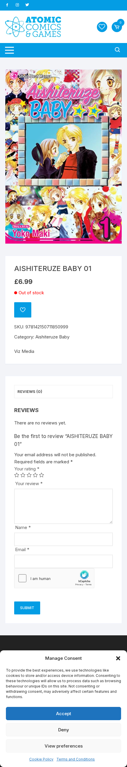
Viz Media (24, 351)
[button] (118, 658)
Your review (29, 483)
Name (23, 527)
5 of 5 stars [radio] (41, 474)
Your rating (26, 469)
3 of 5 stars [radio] (29, 474)
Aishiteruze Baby (52, 337)
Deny (63, 730)
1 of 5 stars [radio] (16, 474)
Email (22, 549)
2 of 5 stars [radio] (22, 474)
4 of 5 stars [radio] (35, 474)
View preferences (64, 746)
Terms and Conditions (75, 759)
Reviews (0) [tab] (29, 391)
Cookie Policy (41, 759)
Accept (63, 713)
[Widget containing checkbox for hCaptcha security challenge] (54, 578)
